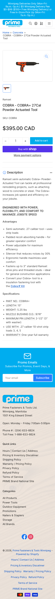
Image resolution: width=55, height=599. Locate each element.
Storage (7, 519)
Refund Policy (11, 472)
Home (6, 32)
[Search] (30, 23)
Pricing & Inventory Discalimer (20, 455)
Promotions (9, 511)
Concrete (18, 32)
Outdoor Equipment (14, 506)
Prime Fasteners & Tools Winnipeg (32, 550)
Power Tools (10, 502)
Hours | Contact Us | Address (20, 450)
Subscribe (42, 377)
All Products (10, 498)
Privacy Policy (11, 468)
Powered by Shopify (27, 554)
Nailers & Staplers (13, 515)
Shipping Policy (12, 459)
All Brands (9, 524)
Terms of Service (13, 476)
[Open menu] (49, 23)
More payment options (27, 155)
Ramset (7, 99)
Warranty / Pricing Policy (17, 463)
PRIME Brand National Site (18, 481)
